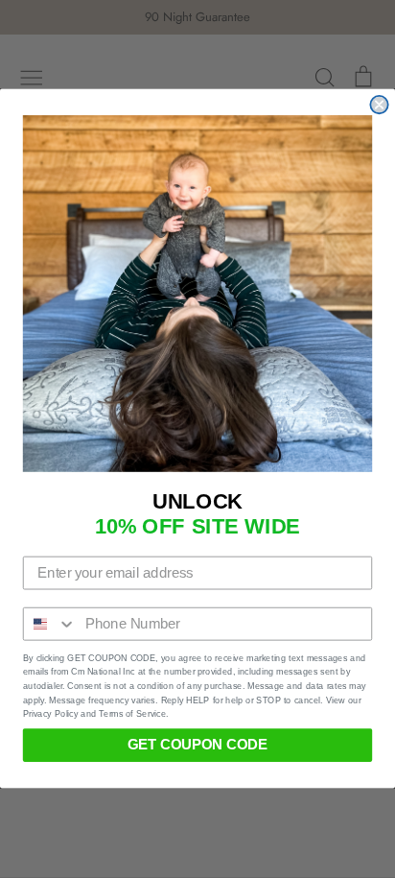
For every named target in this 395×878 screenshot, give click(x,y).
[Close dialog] (378, 104)
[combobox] (50, 624)
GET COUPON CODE (197, 745)
